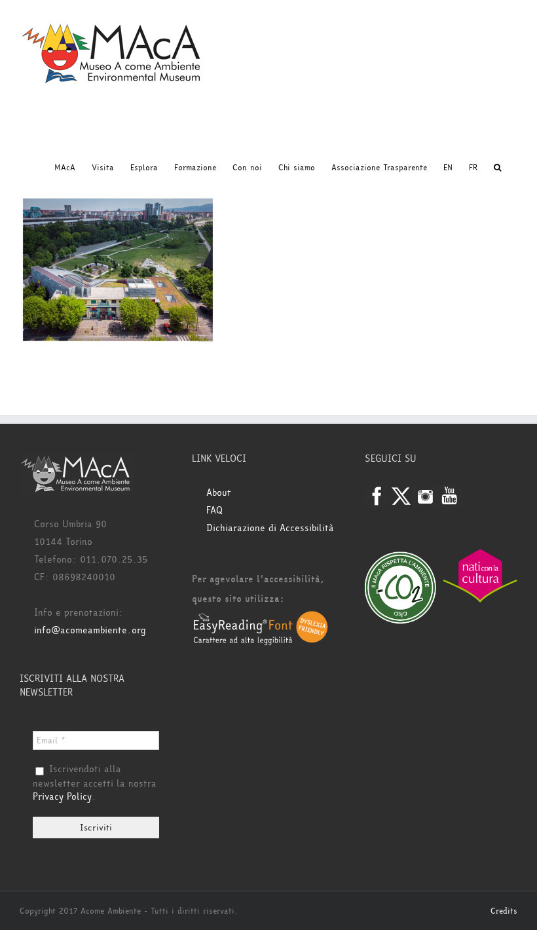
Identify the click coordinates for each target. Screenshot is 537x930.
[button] (497, 167)
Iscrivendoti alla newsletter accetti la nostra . (95, 783)
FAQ (214, 510)
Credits (504, 911)
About (218, 493)
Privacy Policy (62, 797)
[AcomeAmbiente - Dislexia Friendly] (260, 618)
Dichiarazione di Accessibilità (270, 528)
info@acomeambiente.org (90, 630)
